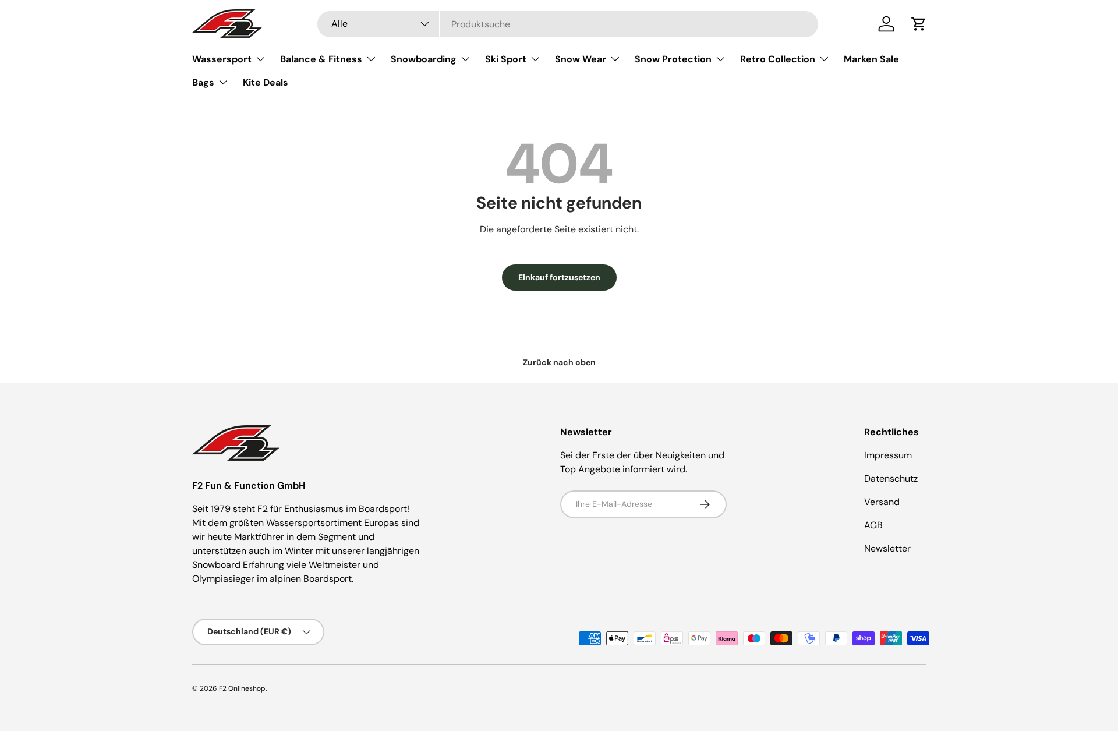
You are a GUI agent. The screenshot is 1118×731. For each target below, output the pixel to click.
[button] (919, 24)
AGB (873, 525)
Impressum (888, 455)
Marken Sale (871, 59)
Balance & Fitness (321, 59)
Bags (203, 82)
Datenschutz (891, 478)
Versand (882, 502)
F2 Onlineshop (242, 688)
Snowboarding (424, 59)
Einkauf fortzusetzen (559, 277)
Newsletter (887, 548)
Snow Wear (580, 59)
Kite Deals (265, 82)
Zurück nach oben (559, 362)
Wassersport (222, 59)
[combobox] (567, 24)
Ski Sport (505, 59)
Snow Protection (673, 59)
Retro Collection (777, 59)
